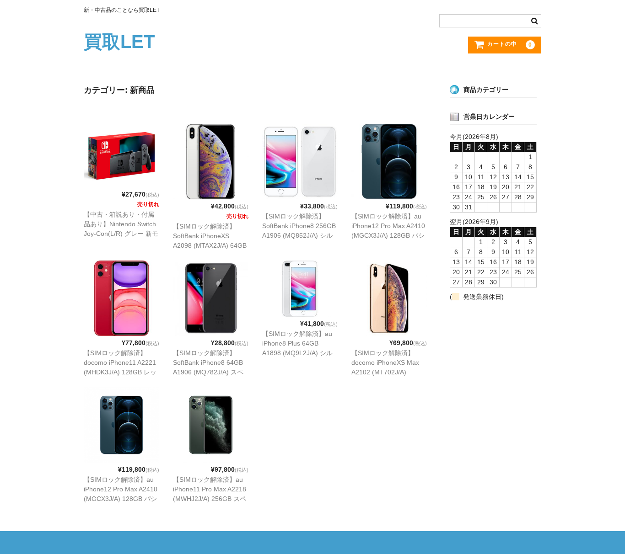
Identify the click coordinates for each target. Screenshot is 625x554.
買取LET (119, 42)
